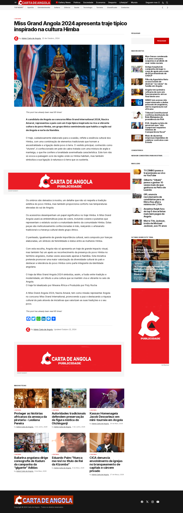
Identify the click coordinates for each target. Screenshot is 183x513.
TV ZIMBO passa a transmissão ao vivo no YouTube (154, 173)
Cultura (57, 7)
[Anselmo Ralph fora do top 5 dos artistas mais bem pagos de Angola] (137, 210)
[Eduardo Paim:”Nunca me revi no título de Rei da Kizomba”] (69, 442)
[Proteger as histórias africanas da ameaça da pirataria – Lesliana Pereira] (31, 398)
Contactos (125, 7)
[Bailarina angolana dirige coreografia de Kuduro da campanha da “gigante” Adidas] (31, 442)
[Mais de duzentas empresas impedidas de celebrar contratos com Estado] (137, 138)
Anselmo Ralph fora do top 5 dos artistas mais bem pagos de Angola (155, 213)
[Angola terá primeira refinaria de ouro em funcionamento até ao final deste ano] (137, 92)
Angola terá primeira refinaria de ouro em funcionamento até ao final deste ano (156, 93)
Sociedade (138, 247)
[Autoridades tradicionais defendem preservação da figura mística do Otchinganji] (69, 398)
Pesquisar (135, 33)
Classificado (112, 7)
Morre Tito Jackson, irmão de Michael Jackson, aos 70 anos (155, 223)
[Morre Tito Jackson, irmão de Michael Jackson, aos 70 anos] (137, 222)
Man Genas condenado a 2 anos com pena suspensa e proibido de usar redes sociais (156, 59)
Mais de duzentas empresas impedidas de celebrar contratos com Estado (156, 139)
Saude (76, 7)
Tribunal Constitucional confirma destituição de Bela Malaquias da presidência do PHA (156, 116)
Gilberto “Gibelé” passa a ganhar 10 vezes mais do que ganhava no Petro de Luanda (155, 185)
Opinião (30, 7)
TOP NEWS (18, 7)
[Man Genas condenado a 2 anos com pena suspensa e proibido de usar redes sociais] (137, 58)
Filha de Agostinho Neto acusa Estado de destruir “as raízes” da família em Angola (156, 82)
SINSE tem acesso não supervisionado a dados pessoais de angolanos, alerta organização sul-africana (156, 104)
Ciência (67, 7)
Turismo (99, 7)
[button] (15, 2)
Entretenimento (44, 7)
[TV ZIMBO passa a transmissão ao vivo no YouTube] (137, 171)
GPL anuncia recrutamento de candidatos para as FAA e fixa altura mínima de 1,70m (154, 199)
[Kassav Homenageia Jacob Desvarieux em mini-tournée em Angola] (107, 398)
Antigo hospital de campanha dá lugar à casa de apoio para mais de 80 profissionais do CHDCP (157, 71)
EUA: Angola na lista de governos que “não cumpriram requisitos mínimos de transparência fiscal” (156, 127)
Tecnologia (87, 7)
